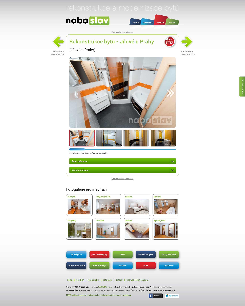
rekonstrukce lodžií (76, 265)
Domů (69, 280)
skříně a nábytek (145, 254)
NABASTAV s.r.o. (105, 287)
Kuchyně (71, 197)
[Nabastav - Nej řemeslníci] (172, 296)
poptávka (169, 265)
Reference (107, 280)
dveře (122, 254)
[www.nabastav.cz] (88, 21)
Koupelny (72, 220)
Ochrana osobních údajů (137, 280)
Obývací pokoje (103, 197)
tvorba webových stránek (110, 295)
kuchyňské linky (169, 254)
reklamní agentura (78, 295)
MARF (68, 295)
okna (145, 265)
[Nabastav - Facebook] (156, 296)
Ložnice (128, 197)
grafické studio (93, 295)
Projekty (80, 280)
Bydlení (157, 197)
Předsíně (100, 220)
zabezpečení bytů (99, 265)
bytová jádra (76, 254)
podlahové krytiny (99, 254)
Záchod (128, 220)
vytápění (122, 265)
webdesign (126, 295)
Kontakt (119, 280)
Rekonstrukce (93, 280)
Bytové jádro (159, 220)
